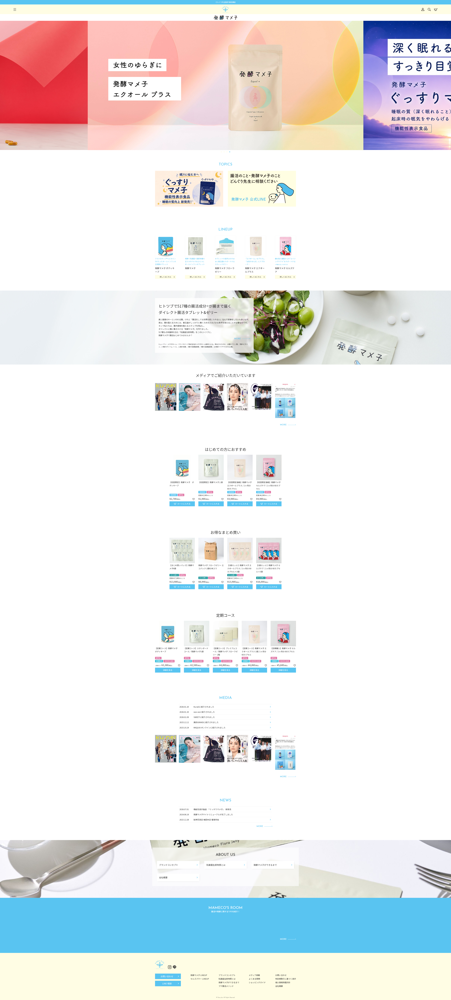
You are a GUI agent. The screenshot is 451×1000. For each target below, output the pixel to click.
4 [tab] (229, 152)
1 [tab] (221, 152)
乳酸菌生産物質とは (215, 864)
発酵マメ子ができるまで (265, 864)
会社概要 (163, 877)
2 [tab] (224, 152)
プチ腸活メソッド (226, 986)
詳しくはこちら (165, 277)
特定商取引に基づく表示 (285, 978)
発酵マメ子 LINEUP (199, 975)
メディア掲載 (254, 975)
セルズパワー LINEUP (200, 978)
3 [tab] (227, 152)
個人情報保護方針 (282, 982)
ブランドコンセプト (168, 864)
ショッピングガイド (257, 982)
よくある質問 (254, 978)
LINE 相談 (167, 983)
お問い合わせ (167, 976)
